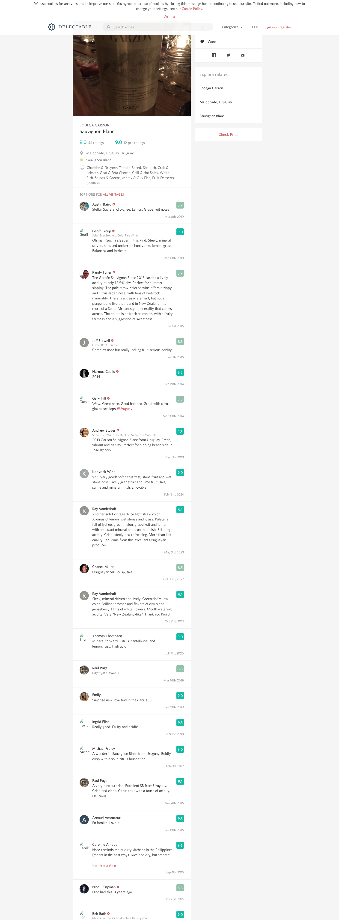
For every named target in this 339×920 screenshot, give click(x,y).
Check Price (228, 134)
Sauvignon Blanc (211, 116)
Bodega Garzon (211, 88)
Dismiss (170, 16)
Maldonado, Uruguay (215, 102)
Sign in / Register (278, 27)
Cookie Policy (192, 8)
